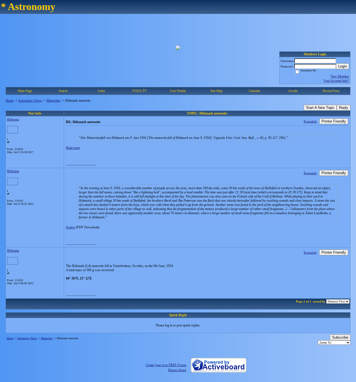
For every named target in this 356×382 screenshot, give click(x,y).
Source (70, 227)
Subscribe (340, 337)
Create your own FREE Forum (166, 365)
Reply (343, 108)
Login (342, 66)
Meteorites (53, 101)
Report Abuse (177, 370)
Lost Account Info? (336, 81)
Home (10, 101)
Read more (73, 148)
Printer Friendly (334, 121)
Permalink (310, 121)
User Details (178, 91)
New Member (340, 76)
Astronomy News (30, 101)
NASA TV (139, 91)
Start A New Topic (320, 108)
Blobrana (13, 119)
